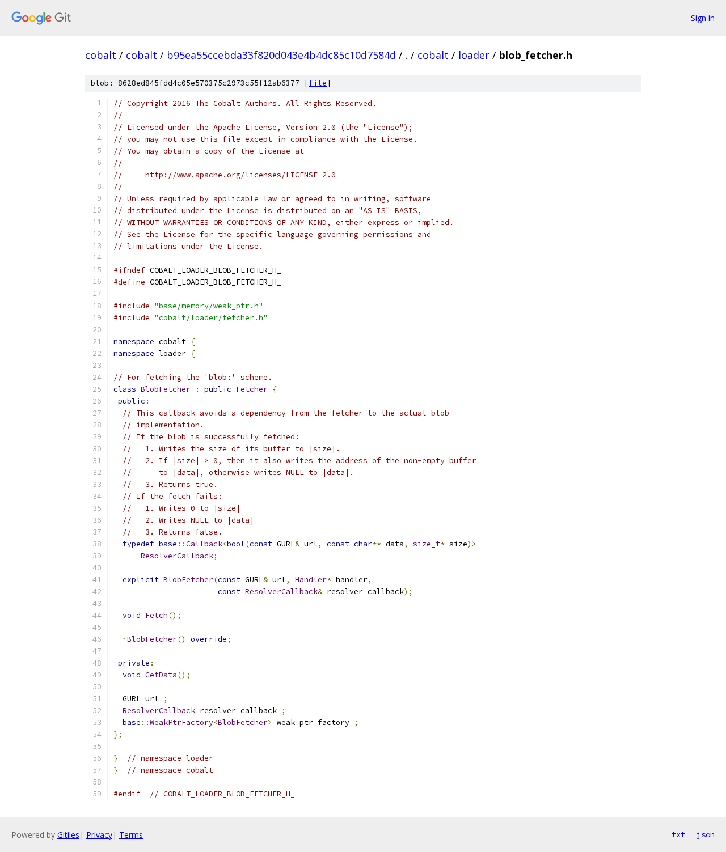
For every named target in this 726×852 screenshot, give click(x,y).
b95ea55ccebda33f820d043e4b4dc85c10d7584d (281, 55)
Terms (131, 834)
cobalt (100, 55)
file (318, 83)
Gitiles (68, 834)
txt (678, 834)
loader (473, 55)
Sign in (703, 17)
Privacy (99, 834)
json (706, 834)
